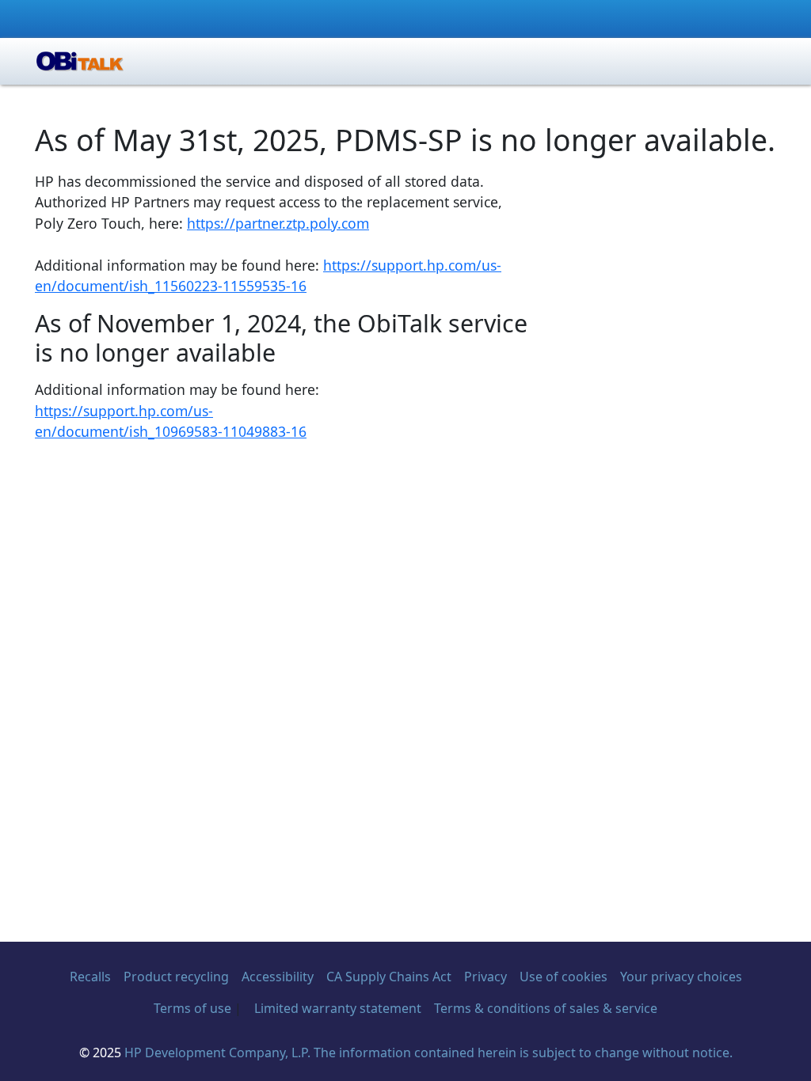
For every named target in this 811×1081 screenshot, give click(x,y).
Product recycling (176, 976)
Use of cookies (563, 976)
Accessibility (278, 976)
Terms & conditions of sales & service (545, 1008)
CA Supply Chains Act (388, 976)
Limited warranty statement (337, 1008)
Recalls (90, 976)
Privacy (485, 976)
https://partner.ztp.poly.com (278, 223)
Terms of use (192, 1008)
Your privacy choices (681, 976)
